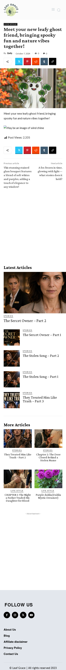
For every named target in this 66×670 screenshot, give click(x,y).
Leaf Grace (18, 668)
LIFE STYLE (10, 24)
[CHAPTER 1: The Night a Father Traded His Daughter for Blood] (18, 479)
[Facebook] (7, 615)
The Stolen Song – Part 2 (41, 356)
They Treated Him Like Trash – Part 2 (17, 456)
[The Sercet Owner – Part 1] (12, 337)
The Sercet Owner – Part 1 (42, 335)
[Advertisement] (33, 225)
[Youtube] (31, 615)
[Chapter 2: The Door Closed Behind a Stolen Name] (48, 438)
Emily (9, 53)
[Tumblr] (44, 61)
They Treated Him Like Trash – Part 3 (40, 399)
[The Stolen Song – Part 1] (12, 379)
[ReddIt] (35, 61)
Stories (8, 316)
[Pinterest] (27, 61)
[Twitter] (19, 61)
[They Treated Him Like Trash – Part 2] (18, 438)
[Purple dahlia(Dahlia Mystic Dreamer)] (48, 479)
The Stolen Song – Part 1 (40, 377)
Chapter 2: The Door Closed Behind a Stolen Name (48, 457)
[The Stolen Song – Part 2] (12, 358)
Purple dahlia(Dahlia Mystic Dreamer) (48, 496)
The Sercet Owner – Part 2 (25, 320)
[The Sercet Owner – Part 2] (35, 292)
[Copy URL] (52, 61)
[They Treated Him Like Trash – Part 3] (12, 400)
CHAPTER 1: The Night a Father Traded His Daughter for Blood (18, 497)
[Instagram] (15, 615)
